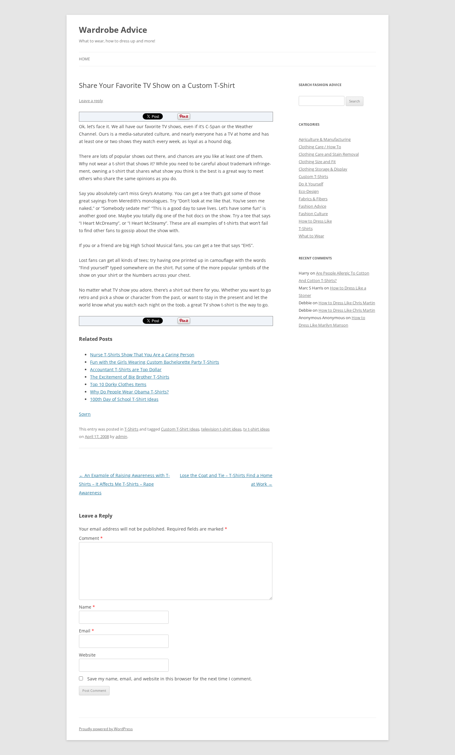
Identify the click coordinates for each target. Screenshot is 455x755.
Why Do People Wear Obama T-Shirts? (129, 392)
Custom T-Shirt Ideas (180, 429)
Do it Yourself (311, 184)
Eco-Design (309, 191)
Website (87, 655)
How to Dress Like (315, 221)
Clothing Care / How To (320, 147)
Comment (91, 538)
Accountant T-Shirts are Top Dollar (126, 369)
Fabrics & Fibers (313, 199)
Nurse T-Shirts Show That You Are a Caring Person (142, 355)
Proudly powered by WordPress (106, 728)
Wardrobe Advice (113, 29)
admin (121, 436)
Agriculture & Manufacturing (325, 139)
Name (87, 607)
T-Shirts (131, 429)
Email (86, 631)
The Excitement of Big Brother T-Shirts (129, 377)
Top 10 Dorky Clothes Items (118, 384)
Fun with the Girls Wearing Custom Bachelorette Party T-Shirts (154, 362)
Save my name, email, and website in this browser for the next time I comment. (169, 679)
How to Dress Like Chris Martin (346, 303)
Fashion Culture (313, 213)
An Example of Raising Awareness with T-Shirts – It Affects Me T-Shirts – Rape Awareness (124, 484)
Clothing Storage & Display (323, 169)
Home (84, 59)
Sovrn (85, 414)
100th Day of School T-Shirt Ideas (124, 399)
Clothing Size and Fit (317, 161)
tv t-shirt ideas (256, 429)
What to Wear (311, 236)
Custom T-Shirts (313, 176)
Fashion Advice (312, 206)
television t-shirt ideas (221, 429)
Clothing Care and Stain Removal (329, 154)
